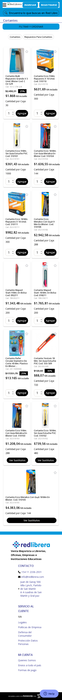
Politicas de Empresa (29, 627)
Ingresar (30, 5)
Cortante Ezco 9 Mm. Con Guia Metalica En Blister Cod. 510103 (16, 433)
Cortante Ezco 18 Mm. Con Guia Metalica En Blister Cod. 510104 (45, 153)
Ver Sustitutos (17, 460)
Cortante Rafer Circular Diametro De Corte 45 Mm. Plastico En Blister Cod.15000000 (17, 363)
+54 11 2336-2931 (31, 572)
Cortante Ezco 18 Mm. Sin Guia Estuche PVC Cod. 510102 (45, 433)
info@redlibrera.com (32, 576)
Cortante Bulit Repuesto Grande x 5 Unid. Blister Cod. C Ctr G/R (17, 79)
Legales (22, 622)
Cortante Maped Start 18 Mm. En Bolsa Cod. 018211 (45, 292)
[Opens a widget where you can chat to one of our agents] (49, 694)
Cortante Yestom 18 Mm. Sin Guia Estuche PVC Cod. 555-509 (45, 361)
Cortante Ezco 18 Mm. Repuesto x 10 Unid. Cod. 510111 (17, 221)
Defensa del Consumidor (25, 634)
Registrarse (49, 5)
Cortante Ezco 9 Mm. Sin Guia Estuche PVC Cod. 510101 (17, 153)
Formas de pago (27, 670)
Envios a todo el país (29, 665)
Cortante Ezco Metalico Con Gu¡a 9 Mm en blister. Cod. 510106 (44, 222)
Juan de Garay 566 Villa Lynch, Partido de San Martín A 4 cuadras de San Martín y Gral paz (31, 588)
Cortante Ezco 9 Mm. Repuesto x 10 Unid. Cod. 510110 (44, 78)
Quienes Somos (27, 660)
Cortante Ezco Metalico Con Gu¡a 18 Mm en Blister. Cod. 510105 (28, 498)
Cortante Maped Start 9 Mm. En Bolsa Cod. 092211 (16, 292)
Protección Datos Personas (28, 642)
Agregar (22, 113)
